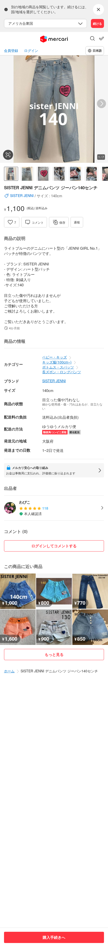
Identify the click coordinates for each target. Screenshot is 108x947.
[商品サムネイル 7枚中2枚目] (27, 174)
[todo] (101, 38)
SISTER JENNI (54, 381)
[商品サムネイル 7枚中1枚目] (11, 174)
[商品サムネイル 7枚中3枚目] (43, 174)
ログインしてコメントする (54, 546)
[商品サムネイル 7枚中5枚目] (75, 174)
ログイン (31, 50)
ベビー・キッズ (54, 357)
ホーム (9, 670)
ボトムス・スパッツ (58, 367)
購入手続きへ (54, 937)
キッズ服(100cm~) (57, 362)
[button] (92, 38)
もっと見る (54, 654)
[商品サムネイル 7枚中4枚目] (59, 174)
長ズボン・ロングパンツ (61, 371)
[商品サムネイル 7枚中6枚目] (91, 174)
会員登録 (11, 50)
